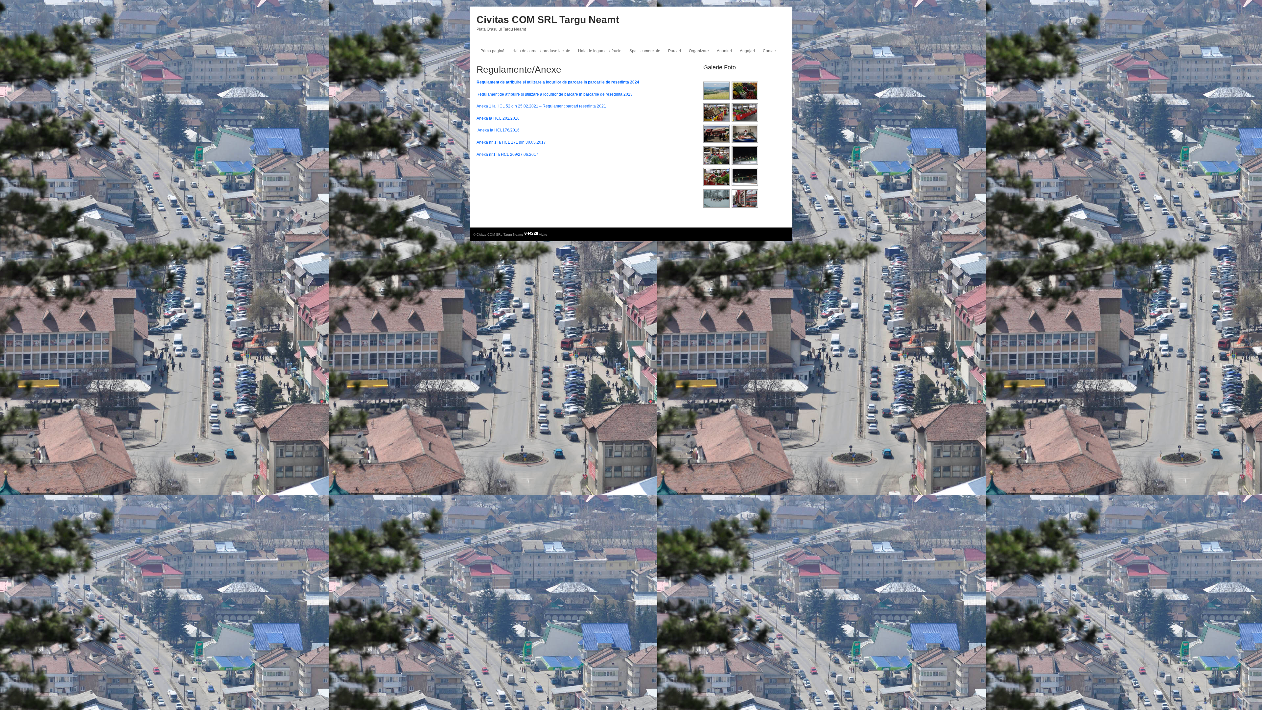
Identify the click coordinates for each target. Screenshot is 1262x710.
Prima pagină (492, 51)
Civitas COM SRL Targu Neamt (548, 19)
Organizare (699, 51)
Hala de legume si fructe (599, 51)
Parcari (674, 51)
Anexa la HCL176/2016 (498, 130)
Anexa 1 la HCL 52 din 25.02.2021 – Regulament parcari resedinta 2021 (541, 106)
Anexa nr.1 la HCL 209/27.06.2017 (507, 154)
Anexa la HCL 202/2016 (498, 118)
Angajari (747, 51)
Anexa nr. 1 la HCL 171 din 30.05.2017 (511, 142)
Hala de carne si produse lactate (541, 51)
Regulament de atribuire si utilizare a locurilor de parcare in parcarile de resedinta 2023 (555, 94)
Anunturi (724, 51)
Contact (770, 51)
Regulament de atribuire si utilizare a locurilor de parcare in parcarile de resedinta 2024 (558, 82)
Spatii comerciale (644, 51)
